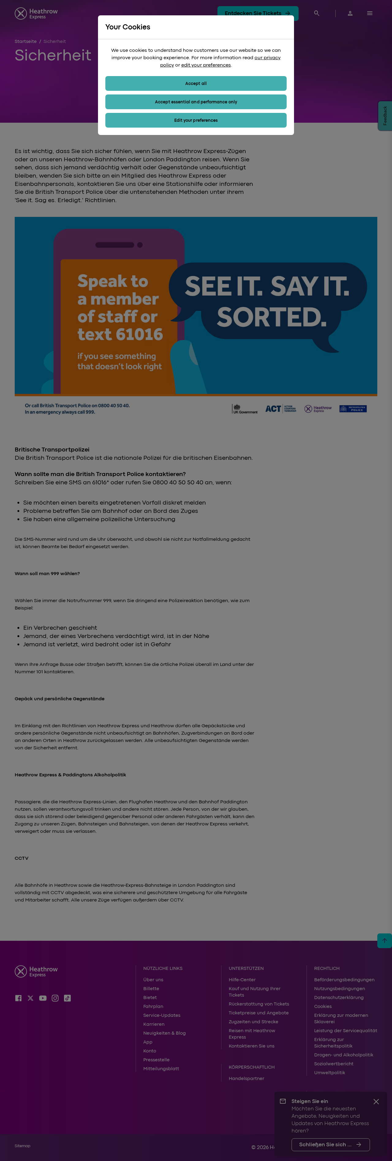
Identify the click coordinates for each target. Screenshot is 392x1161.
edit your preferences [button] (206, 65)
